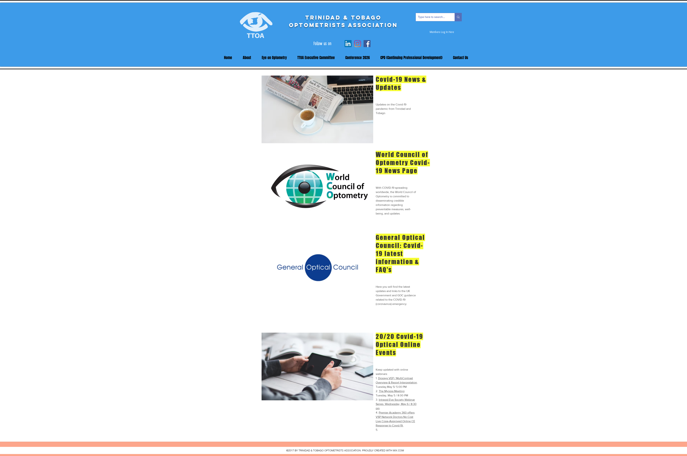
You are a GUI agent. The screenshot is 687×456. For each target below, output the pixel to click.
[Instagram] (357, 43)
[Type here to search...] (458, 17)
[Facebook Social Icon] (367, 43)
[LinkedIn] (348, 43)
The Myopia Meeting (392, 391)
